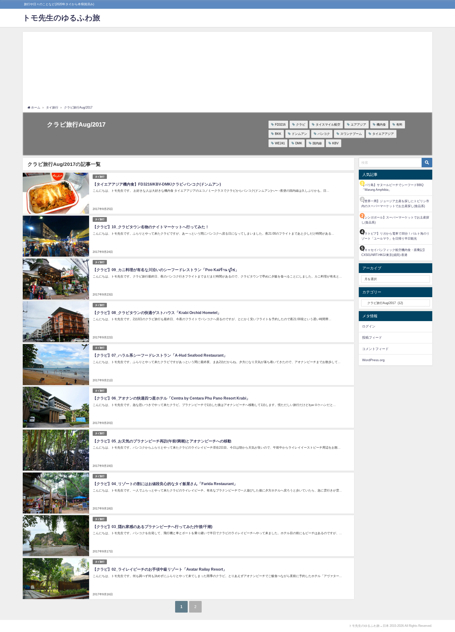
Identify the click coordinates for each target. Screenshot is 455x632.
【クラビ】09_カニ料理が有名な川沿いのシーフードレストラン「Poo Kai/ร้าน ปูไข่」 (166, 270)
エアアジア (358, 124)
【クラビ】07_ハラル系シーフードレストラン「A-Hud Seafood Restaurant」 (160, 355)
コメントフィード (375, 348)
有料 (399, 124)
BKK (278, 133)
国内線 (317, 143)
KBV (335, 143)
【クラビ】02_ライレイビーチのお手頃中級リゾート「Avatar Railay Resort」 (160, 569)
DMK (298, 143)
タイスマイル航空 (328, 124)
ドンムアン (299, 133)
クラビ (300, 124)
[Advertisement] (227, 69)
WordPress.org (373, 360)
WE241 (280, 143)
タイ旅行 (100, 177)
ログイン (368, 326)
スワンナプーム (351, 133)
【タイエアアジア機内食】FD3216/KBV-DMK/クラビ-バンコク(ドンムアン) (157, 184)
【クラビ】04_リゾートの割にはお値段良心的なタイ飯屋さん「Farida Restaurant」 (165, 484)
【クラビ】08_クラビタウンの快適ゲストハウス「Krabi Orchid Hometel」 (157, 312)
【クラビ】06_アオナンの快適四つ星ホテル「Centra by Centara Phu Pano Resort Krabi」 (171, 398)
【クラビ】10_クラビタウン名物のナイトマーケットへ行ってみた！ (151, 227)
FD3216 (280, 124)
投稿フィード (372, 337)
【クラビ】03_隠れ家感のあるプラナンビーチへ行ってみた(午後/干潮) (152, 526)
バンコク (324, 133)
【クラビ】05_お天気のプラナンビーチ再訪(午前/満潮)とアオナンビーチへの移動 (162, 441)
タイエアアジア (383, 133)
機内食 (381, 124)
